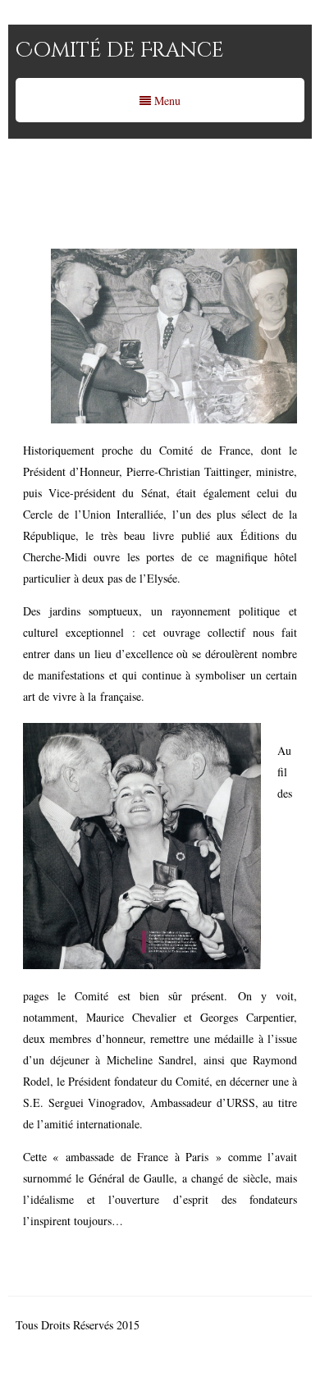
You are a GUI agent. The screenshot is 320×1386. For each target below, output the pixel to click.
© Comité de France (190, 1325)
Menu (166, 100)
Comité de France (120, 50)
